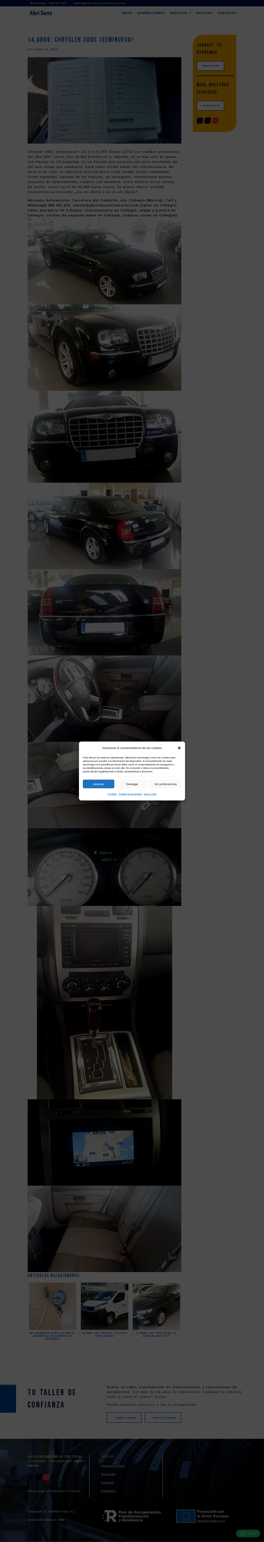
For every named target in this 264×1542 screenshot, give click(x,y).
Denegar (132, 783)
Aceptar (98, 783)
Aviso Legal (150, 794)
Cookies (112, 794)
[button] (179, 748)
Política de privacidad (130, 794)
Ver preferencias (165, 783)
